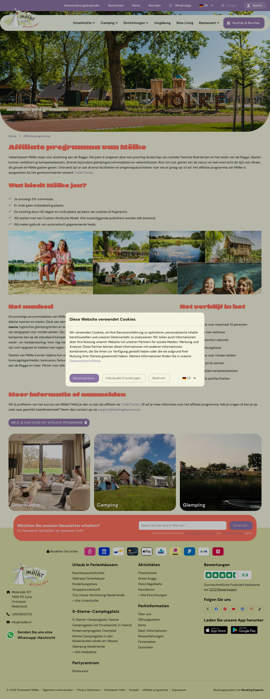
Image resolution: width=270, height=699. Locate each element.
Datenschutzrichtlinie (85, 361)
